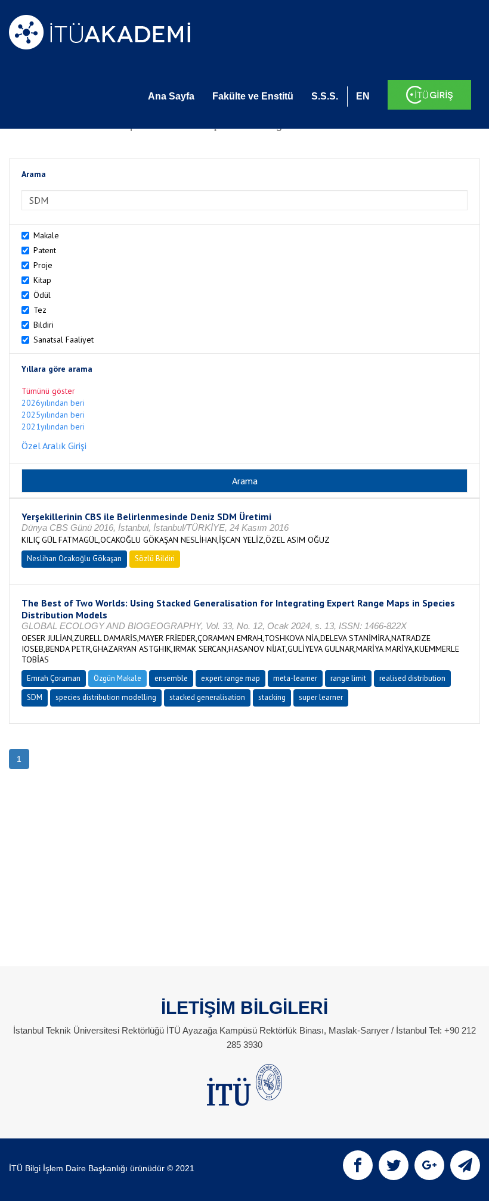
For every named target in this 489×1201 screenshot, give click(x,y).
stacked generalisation (207, 697)
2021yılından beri (53, 426)
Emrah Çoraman (54, 678)
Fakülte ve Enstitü (252, 96)
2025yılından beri (53, 414)
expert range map (230, 678)
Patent (44, 250)
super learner (321, 697)
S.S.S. (324, 96)
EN (363, 96)
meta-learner (295, 678)
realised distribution (412, 678)
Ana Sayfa (171, 96)
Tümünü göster (48, 390)
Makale (46, 235)
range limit (348, 678)
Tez (40, 309)
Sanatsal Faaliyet (63, 339)
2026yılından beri (53, 402)
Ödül (42, 295)
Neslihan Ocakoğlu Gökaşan (74, 558)
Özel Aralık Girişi (53, 446)
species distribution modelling (105, 697)
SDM (34, 697)
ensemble (171, 678)
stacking (272, 697)
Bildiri (43, 324)
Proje (42, 265)
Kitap (42, 280)
